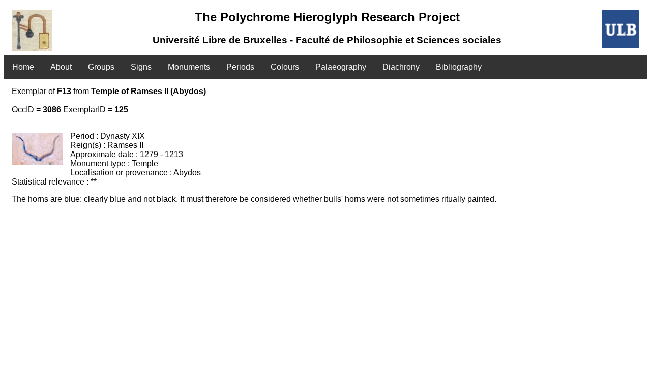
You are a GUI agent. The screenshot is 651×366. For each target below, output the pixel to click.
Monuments (189, 67)
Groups (101, 67)
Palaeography (340, 67)
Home (23, 67)
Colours (285, 67)
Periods (240, 67)
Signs (141, 67)
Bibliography (459, 67)
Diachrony (401, 67)
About (61, 67)
